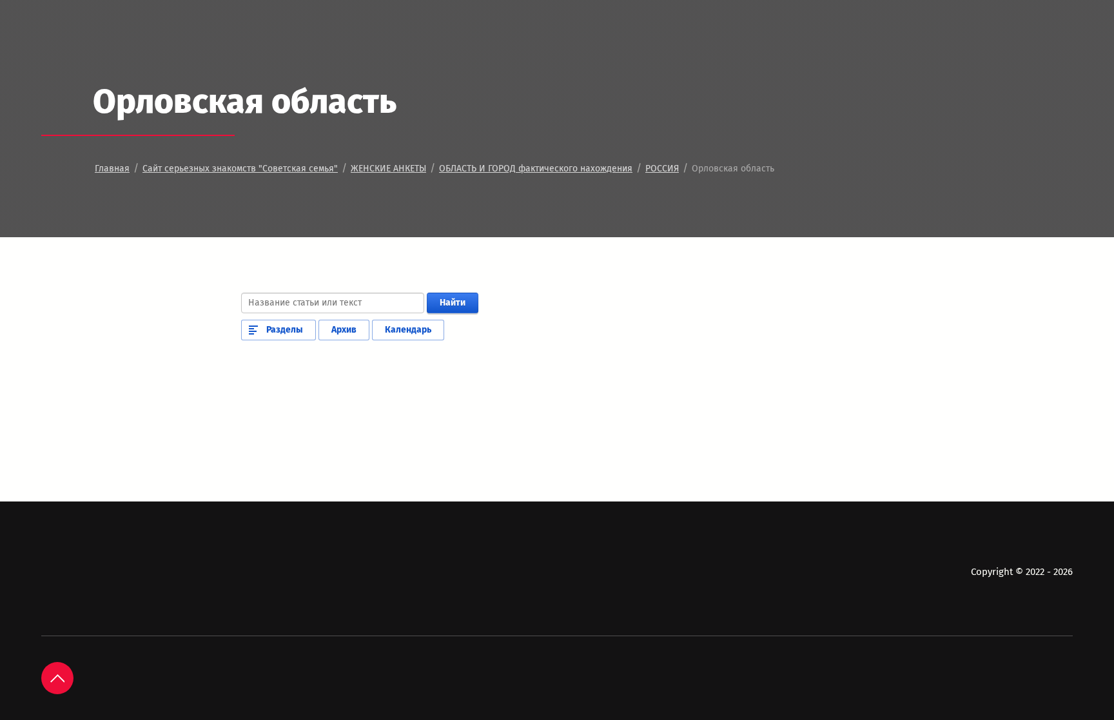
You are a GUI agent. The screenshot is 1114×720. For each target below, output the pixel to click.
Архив (344, 329)
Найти (452, 302)
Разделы (284, 329)
